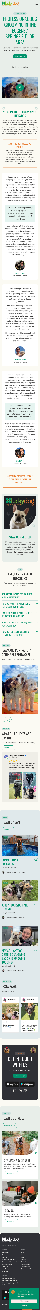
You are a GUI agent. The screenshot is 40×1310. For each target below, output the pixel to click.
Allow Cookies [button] (24, 1301)
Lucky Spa (5, 1266)
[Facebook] (15, 1091)
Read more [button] (12, 770)
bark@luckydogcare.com (9, 1280)
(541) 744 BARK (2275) (8, 1278)
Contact (23, 1262)
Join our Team (25, 1264)
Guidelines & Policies (27, 1269)
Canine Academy (7, 1264)
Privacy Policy (25, 1266)
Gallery (23, 1257)
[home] (10, 4)
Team (22, 1252)
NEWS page (17, 552)
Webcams (5, 1271)
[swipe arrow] (9, 719)
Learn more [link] (20, 1296)
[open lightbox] (20, 87)
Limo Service (6, 1269)
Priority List (29, 157)
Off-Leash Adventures (8, 1259)
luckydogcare (12, 999)
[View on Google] (6, 757)
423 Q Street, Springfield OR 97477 (10, 1284)
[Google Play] (27, 1084)
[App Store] (12, 1084)
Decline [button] (24, 1305)
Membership (5, 1252)
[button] (36, 4)
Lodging (4, 1257)
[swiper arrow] (4, 719)
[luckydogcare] (4, 1000)
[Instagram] (20, 1091)
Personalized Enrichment (9, 1262)
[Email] (25, 1091)
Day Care (4, 1255)
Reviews (23, 1259)
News (22, 1255)
